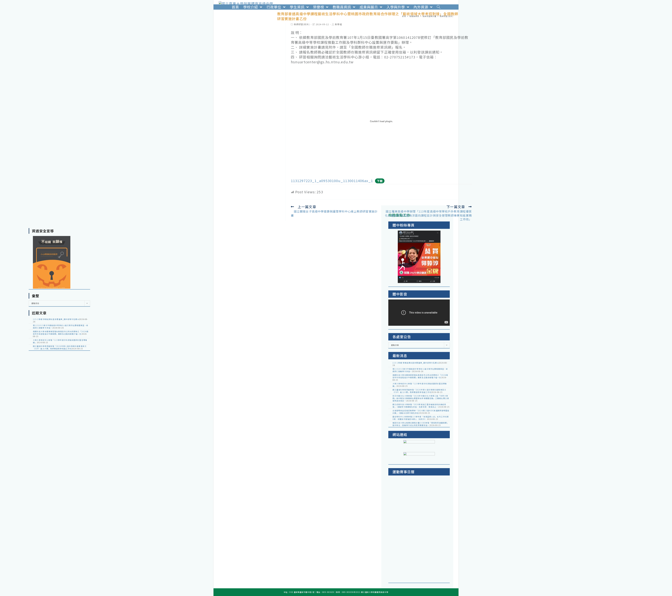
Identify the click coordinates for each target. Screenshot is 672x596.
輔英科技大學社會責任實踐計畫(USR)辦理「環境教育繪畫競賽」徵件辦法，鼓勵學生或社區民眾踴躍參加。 (421, 423)
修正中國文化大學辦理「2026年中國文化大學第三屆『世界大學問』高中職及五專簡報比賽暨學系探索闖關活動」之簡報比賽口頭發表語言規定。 (421, 398)
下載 (380, 181)
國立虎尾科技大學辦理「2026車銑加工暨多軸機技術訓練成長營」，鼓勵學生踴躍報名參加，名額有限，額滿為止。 (419, 405)
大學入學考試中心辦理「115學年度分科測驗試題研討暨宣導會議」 (60, 341)
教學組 (338, 24)
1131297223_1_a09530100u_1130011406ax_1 (332, 180)
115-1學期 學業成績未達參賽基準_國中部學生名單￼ (56, 319)
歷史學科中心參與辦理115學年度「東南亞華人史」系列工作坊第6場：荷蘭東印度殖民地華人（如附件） (421, 417)
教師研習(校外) (302, 24)
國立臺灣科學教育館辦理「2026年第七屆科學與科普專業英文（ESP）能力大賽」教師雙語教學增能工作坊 (59, 347)
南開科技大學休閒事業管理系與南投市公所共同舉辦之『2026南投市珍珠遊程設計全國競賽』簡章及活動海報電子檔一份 (60, 332)
